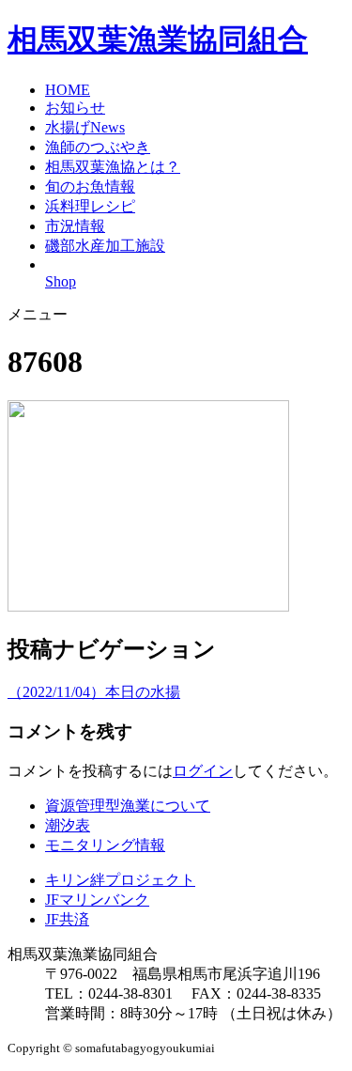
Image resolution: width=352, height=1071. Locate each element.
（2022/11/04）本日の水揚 (94, 692)
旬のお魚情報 (90, 186)
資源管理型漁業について (127, 806)
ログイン (203, 771)
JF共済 (67, 919)
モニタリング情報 (105, 845)
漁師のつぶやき (97, 147)
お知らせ (75, 108)
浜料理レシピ (90, 206)
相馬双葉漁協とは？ (112, 167)
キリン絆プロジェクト (120, 880)
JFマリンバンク (97, 900)
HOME (67, 90)
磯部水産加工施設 (105, 246)
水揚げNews (85, 127)
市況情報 (75, 226)
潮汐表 (67, 825)
